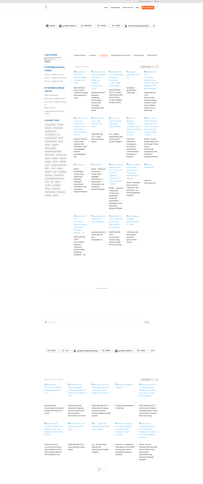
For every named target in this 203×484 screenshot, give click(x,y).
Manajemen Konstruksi (120, 55)
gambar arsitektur (69, 26)
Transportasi (138, 55)
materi (103, 26)
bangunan (48, 128)
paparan (59, 168)
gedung (47, 158)
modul (53, 168)
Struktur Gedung (50, 192)
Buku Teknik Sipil (50, 95)
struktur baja (56, 188)
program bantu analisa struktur (54, 178)
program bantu (59, 175)
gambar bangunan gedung (138, 26)
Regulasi (57, 182)
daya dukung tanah (51, 138)
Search (47, 61)
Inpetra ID (63, 158)
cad (67, 351)
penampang (62, 172)
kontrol (47, 165)
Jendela (55, 162)
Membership (115, 7)
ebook (117, 26)
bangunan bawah (50, 131)
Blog (137, 7)
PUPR (46, 182)
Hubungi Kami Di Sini (145, 1)
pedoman (48, 172)
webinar (52, 26)
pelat (54, 172)
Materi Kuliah (48, 108)
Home (106, 7)
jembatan (87, 26)
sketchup (48, 185)
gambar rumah (49, 155)
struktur (47, 188)
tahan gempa (61, 192)
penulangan (48, 175)
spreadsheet (56, 185)
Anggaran (60, 124)
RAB (52, 182)
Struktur (92, 55)
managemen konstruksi (59, 165)
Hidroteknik (152, 55)
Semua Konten (80, 55)
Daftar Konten (128, 7)
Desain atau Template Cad (53, 98)
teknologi (48, 195)
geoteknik (55, 158)
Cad (58, 134)
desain (61, 138)
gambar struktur (61, 155)
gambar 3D (55, 145)
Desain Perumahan (51, 141)
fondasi (47, 145)
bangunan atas (57, 128)
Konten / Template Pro (52, 81)
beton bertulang (50, 134)
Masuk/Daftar (148, 7)
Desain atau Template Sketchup (55, 102)
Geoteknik (103, 55)
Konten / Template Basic (52, 74)
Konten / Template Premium (54, 78)
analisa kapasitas (50, 124)
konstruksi (63, 162)
